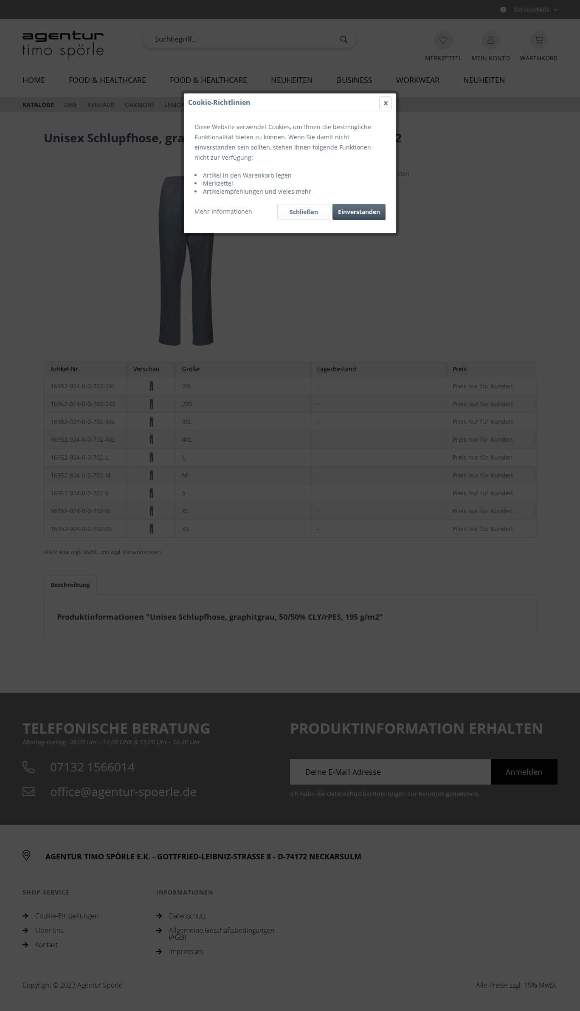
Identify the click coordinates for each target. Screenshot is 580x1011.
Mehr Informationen (223, 211)
